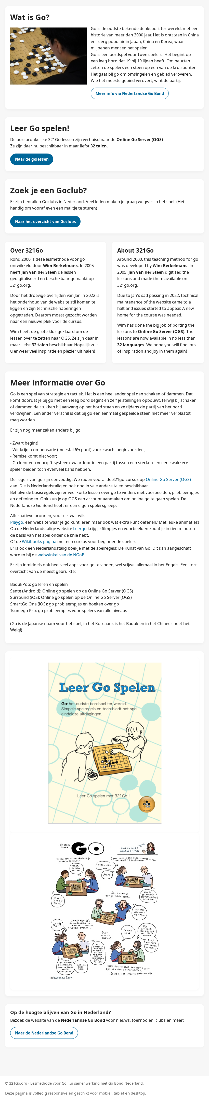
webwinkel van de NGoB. (61, 555)
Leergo (80, 528)
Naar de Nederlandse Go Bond (44, 1032)
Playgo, (17, 522)
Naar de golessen (32, 159)
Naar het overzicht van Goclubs (45, 221)
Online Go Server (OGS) (168, 479)
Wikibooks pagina (39, 541)
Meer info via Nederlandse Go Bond (130, 93)
